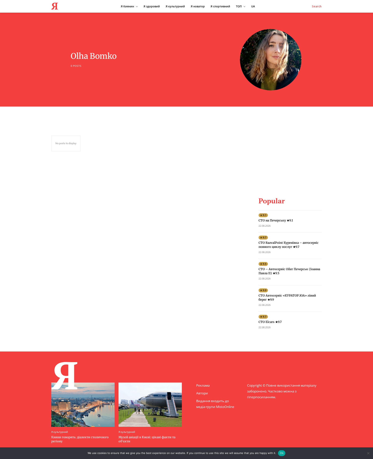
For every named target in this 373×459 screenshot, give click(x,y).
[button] (317, 6)
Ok (281, 453)
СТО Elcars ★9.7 (270, 322)
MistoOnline (225, 406)
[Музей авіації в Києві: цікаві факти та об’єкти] (150, 405)
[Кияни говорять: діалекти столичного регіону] (83, 405)
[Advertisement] (290, 154)
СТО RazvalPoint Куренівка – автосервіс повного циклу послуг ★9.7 (289, 245)
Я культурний (59, 432)
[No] (368, 453)
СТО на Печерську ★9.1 (276, 220)
